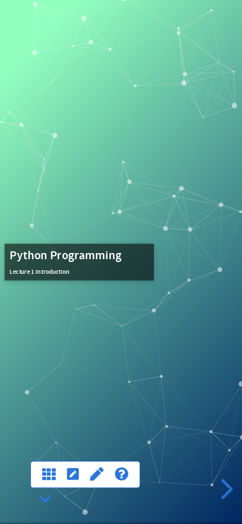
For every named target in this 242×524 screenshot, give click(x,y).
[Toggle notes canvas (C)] (97, 474)
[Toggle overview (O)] (49, 474)
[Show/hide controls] (45, 500)
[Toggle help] (121, 474)
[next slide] (225, 489)
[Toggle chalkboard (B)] (73, 474)
